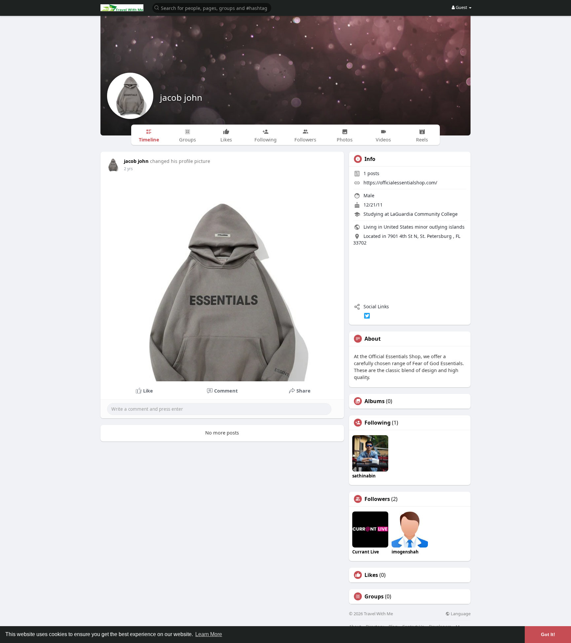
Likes (371, 575)
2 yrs (128, 168)
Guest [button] (461, 7)
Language (460, 614)
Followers (377, 499)
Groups (374, 596)
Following (377, 422)
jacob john (181, 97)
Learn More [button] (208, 634)
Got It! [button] (548, 634)
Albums (374, 401)
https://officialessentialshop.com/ (400, 182)
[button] (212, 7)
